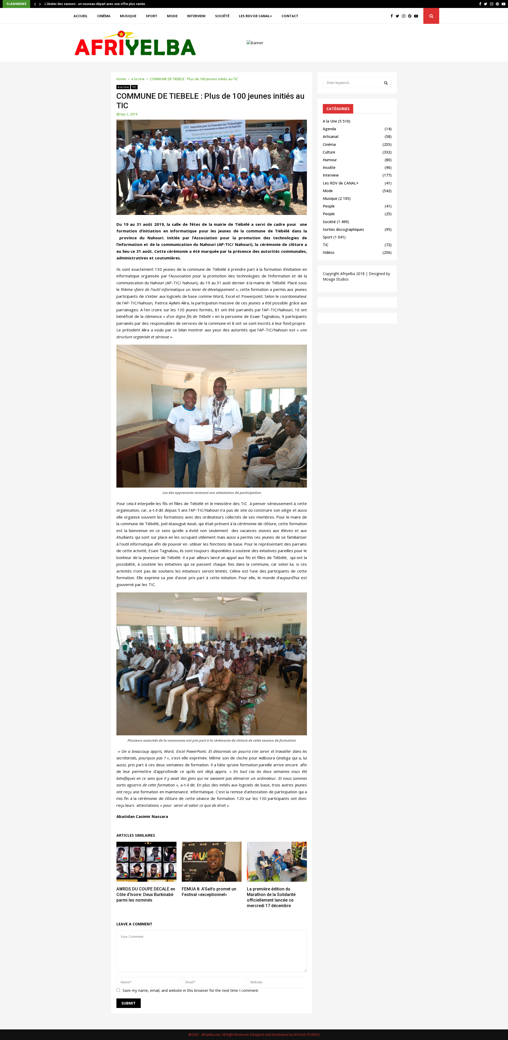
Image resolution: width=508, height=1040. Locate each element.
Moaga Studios (336, 279)
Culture (329, 152)
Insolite (329, 167)
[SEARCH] (386, 83)
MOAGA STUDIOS (307, 1034)
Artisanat (331, 136)
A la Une (123, 87)
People (329, 206)
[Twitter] (399, 16)
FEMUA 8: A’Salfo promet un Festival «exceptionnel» (209, 891)
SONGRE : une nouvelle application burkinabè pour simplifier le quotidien (98, 4)
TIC (134, 87)
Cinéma (103, 15)
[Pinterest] (411, 16)
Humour (330, 159)
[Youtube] (417, 16)
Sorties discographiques (343, 229)
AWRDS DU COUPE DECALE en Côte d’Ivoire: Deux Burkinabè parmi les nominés (145, 894)
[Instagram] (405, 16)
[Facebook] (393, 16)
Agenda (329, 128)
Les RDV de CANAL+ (255, 15)
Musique (128, 15)
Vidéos (328, 252)
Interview (196, 15)
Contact (290, 15)
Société (222, 15)
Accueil (81, 15)
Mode (172, 15)
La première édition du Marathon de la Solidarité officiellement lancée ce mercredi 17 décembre (271, 897)
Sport (151, 15)
